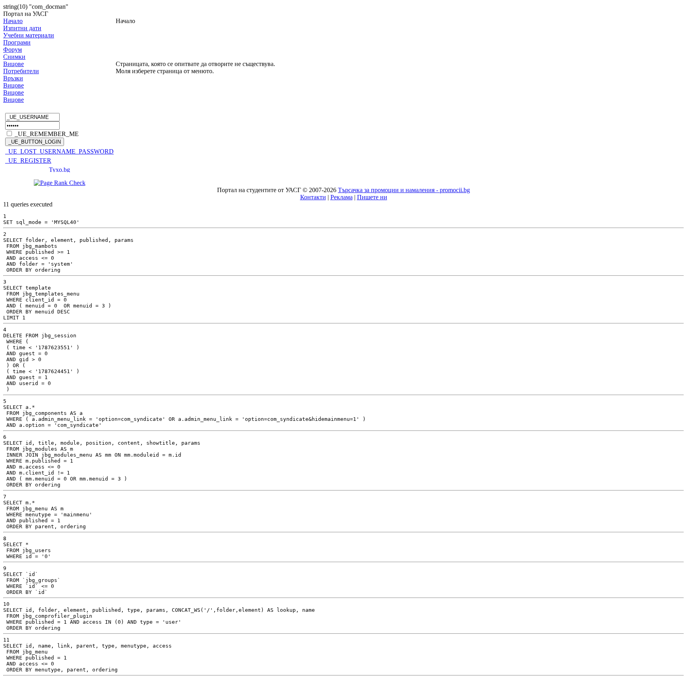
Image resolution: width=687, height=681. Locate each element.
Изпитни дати (22, 28)
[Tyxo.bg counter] (60, 170)
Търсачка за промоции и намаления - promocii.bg (404, 190)
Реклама (341, 197)
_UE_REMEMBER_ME (47, 133)
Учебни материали (28, 35)
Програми (17, 42)
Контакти (313, 197)
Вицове (13, 63)
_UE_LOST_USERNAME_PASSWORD (59, 151)
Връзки (13, 78)
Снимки (14, 56)
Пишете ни (372, 197)
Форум (12, 49)
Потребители (21, 71)
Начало (13, 21)
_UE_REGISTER (28, 160)
